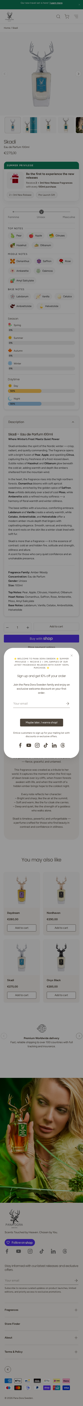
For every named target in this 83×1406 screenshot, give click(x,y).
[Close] (71, 655)
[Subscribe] (65, 703)
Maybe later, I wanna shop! (42, 722)
